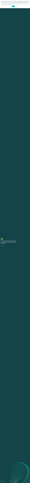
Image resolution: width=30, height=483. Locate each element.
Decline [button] (16, 6)
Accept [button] (13, 6)
